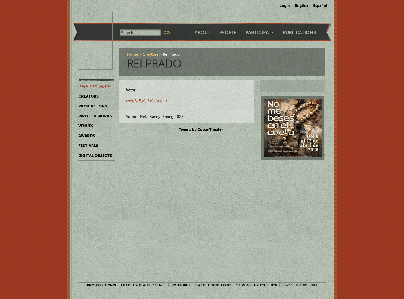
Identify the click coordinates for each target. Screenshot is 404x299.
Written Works (95, 116)
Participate (259, 32)
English (301, 5)
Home (132, 54)
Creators (88, 96)
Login (285, 5)
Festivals (88, 145)
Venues (85, 126)
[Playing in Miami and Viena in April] (293, 128)
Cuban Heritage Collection (256, 285)
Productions (92, 106)
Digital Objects (95, 155)
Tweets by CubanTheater (201, 129)
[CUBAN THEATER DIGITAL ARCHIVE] (90, 18)
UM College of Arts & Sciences (144, 285)
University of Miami (101, 285)
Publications (299, 32)
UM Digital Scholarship (213, 285)
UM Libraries (181, 285)
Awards (86, 136)
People (228, 32)
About (203, 32)
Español (320, 5)
